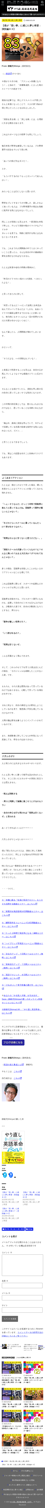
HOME (5, 1461)
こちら (16, 1071)
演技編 (30, 1229)
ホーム (15, 1471)
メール (6, 1293)
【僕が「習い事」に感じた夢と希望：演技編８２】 (10, 1194)
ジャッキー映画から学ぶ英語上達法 (17, 1475)
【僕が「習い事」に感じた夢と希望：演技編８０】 (31, 1194)
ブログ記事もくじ (27, 1471)
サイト (5, 1305)
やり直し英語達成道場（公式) (21, 1502)
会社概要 (40, 1490)
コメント (7, 1252)
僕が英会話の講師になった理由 (23, 1480)
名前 (5, 1281)
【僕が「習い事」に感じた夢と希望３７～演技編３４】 (10, 1211)
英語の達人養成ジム (12, 1064)
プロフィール (37, 1475)
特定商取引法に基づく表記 (13, 1490)
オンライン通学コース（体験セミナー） (23, 1485)
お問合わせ (30, 1490)
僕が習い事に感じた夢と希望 (12, 20)
